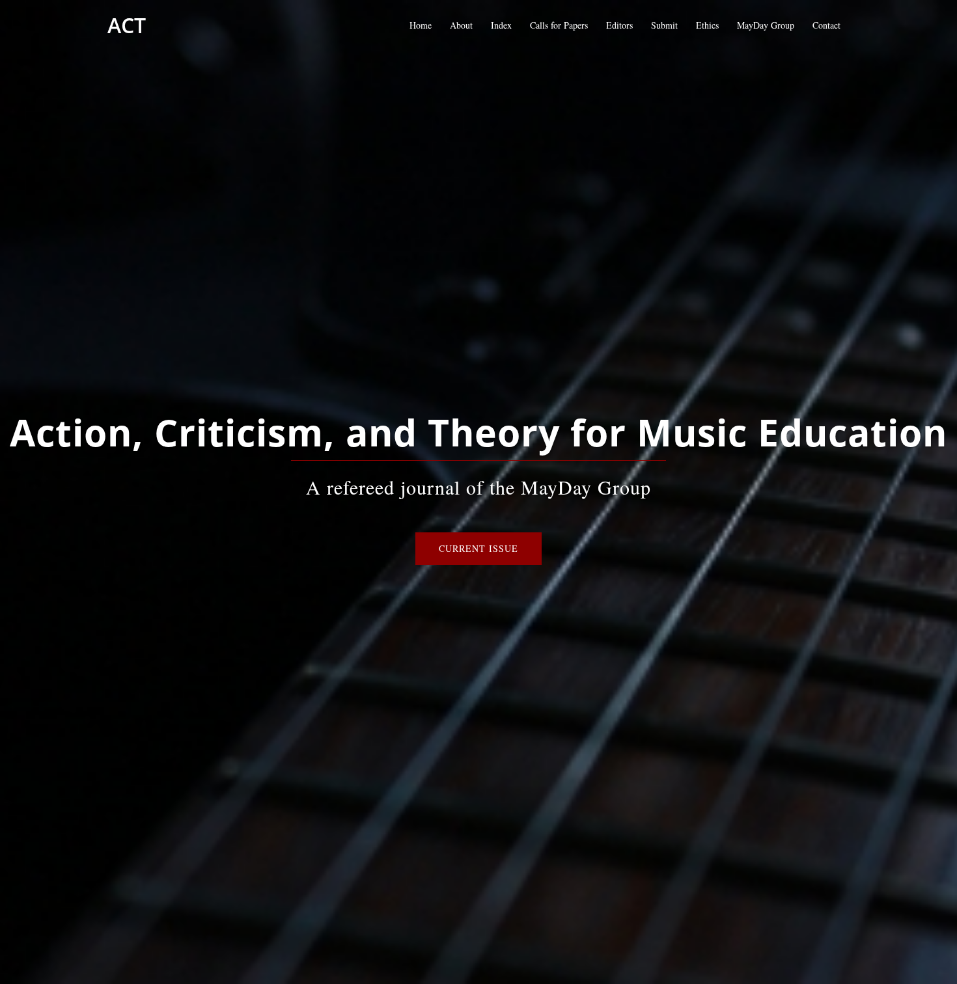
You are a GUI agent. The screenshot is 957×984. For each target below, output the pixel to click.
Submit (664, 25)
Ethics (707, 25)
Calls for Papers (559, 25)
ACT (126, 25)
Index (501, 25)
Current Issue (478, 548)
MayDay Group (765, 25)
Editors (619, 25)
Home (420, 25)
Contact (826, 25)
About (461, 25)
